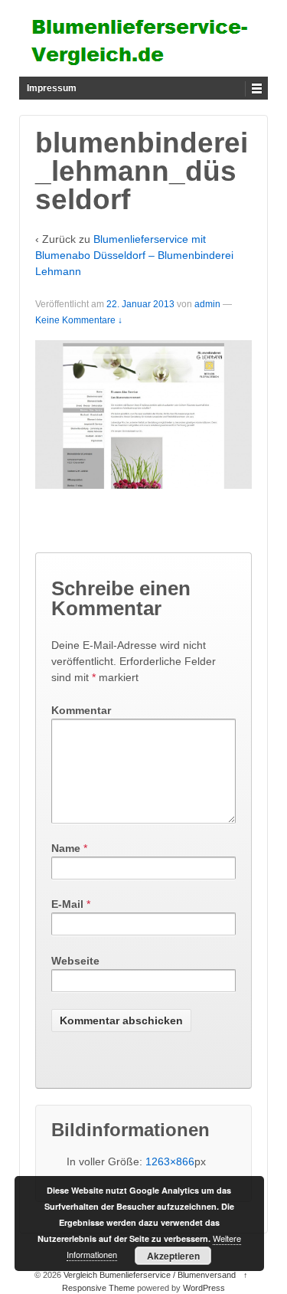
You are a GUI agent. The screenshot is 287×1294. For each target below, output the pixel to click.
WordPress (204, 1287)
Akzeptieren (173, 1256)
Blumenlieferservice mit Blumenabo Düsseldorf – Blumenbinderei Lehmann (134, 255)
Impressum (52, 88)
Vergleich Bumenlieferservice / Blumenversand (149, 1274)
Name (65, 848)
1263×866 (169, 1161)
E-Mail (67, 904)
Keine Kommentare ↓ (78, 320)
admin (207, 304)
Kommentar (81, 710)
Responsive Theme (98, 1287)
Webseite (75, 961)
